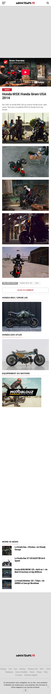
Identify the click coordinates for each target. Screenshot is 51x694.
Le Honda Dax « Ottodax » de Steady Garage (30, 548)
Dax (15, 669)
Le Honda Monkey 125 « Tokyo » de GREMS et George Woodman (29, 581)
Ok (26, 690)
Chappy (3, 669)
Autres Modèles (21, 672)
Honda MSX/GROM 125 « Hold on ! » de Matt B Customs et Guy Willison (31, 570)
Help (45, 672)
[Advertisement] (25, 32)
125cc (48, 669)
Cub (10, 669)
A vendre (18, 675)
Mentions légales (30, 675)
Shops (39, 672)
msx (37, 283)
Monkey (22, 669)
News (32, 672)
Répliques (9, 672)
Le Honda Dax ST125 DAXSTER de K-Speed (30, 559)
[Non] (48, 687)
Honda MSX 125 (26, 283)
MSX (42, 669)
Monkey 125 (33, 669)
